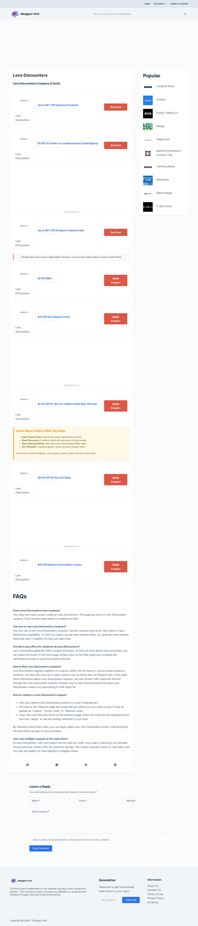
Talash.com (163, 139)
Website (131, 800)
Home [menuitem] (147, 4)
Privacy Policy (155, 898)
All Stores (153, 902)
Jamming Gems (165, 166)
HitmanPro (162, 179)
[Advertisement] (99, 43)
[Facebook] (27, 765)
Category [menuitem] (159, 4)
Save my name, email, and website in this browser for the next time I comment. (71, 839)
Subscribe (131, 899)
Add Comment (40, 811)
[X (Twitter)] (56, 765)
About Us (152, 885)
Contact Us (154, 889)
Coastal (160, 99)
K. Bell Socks (164, 206)
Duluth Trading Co (167, 112)
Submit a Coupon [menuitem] (179, 4)
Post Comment (40, 848)
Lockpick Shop (165, 86)
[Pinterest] (86, 765)
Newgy (160, 125)
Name (36, 800)
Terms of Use (155, 894)
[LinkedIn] (115, 765)
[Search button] (185, 14)
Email (83, 800)
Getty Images (164, 192)
